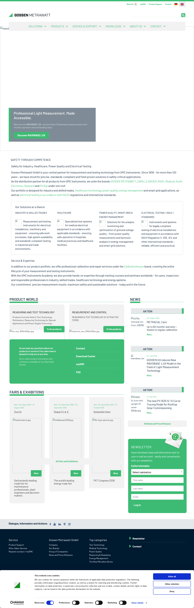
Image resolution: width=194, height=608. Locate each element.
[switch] (76, 603)
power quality (110, 190)
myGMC (143, 4)
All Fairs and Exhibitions (67, 461)
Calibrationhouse (134, 266)
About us (136, 26)
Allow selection (172, 584)
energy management (131, 190)
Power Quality (95, 551)
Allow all (172, 576)
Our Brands (54, 548)
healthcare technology (88, 190)
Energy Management (98, 558)
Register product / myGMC (21, 551)
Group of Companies (58, 551)
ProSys (44, 185)
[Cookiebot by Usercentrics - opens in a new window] (17, 603)
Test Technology (96, 545)
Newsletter (139, 538)
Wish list (131, 4)
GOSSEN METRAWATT (123, 181)
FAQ (78, 372)
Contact (168, 4)
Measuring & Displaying (100, 555)
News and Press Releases (61, 555)
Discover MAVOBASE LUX (31, 135)
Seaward (29, 185)
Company (53, 545)
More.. (149, 334)
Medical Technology (98, 548)
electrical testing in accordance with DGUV (44, 194)
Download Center (85, 356)
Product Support (155, 4)
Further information (140, 466)
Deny (172, 591)
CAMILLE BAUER (147, 181)
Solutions (35, 26)
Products (57, 26)
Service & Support (84, 26)
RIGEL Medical (166, 181)
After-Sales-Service (18, 548)
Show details (137, 603)
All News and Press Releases (157, 423)
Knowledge (113, 26)
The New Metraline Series (101, 561)
